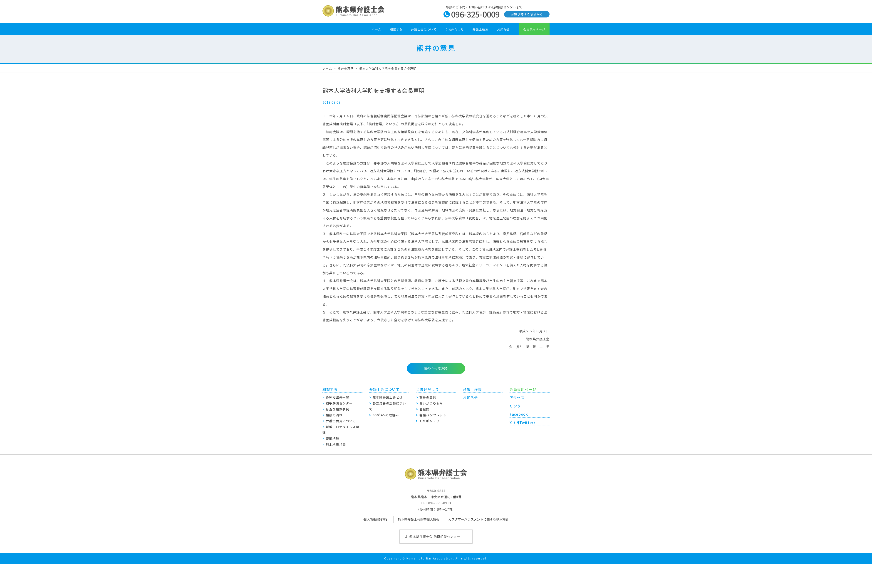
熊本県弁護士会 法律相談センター (434, 536)
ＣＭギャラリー (431, 421)
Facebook (519, 414)
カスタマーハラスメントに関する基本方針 (478, 519)
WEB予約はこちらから (527, 14)
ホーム (376, 29)
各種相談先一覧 (337, 397)
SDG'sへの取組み (386, 415)
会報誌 (424, 409)
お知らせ (503, 29)
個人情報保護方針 (376, 519)
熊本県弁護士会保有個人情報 (418, 519)
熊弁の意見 (346, 68)
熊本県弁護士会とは (388, 397)
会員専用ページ (534, 29)
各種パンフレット (432, 415)
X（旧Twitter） (523, 422)
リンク (515, 406)
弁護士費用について (341, 421)
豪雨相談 (332, 438)
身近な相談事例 (337, 409)
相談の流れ (334, 415)
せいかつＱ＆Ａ (431, 403)
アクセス (517, 397)
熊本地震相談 (336, 444)
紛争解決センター (339, 403)
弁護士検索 (480, 29)
